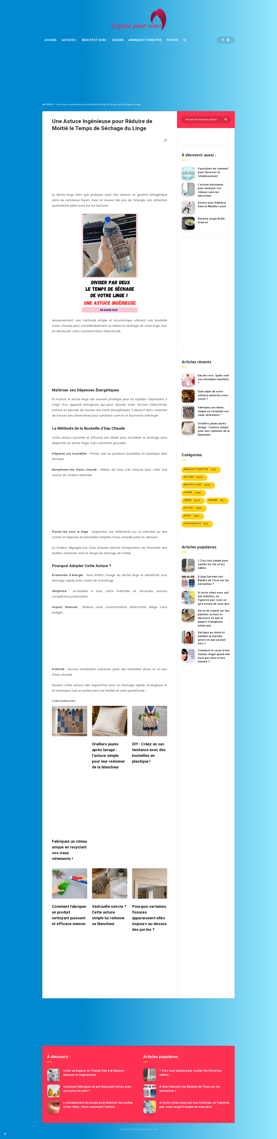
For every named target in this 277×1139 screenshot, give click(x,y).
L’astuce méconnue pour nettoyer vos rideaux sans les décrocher (210, 190)
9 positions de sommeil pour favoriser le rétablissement (213, 172)
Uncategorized (196, 523)
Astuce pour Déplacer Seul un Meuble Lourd (212, 204)
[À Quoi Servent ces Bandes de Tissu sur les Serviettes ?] (188, 581)
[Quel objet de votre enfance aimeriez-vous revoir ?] (188, 396)
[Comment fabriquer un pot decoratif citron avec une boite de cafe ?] (53, 1091)
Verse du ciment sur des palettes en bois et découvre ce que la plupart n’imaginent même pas (214, 618)
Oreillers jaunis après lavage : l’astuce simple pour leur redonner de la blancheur (214, 429)
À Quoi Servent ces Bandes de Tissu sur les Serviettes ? (213, 580)
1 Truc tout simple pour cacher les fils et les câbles (213, 564)
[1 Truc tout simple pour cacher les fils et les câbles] (188, 565)
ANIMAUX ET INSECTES (145, 40)
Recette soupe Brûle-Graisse (212, 220)
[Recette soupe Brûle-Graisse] (188, 223)
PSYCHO (173, 40)
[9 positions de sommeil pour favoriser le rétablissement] (188, 173)
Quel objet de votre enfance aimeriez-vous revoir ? (213, 395)
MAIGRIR (216, 500)
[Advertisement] (138, 74)
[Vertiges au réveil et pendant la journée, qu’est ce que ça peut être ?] (188, 637)
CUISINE (118, 40)
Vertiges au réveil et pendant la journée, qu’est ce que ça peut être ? (212, 638)
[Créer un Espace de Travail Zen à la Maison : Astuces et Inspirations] (53, 1075)
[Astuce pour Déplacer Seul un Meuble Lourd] (188, 207)
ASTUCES (69, 40)
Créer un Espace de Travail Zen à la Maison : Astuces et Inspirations (94, 1072)
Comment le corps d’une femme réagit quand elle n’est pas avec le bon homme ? (214, 656)
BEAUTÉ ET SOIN (94, 40)
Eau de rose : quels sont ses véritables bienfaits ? (213, 379)
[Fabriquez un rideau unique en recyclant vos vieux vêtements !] (188, 412)
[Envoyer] (226, 119)
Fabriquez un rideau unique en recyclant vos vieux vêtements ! (213, 411)
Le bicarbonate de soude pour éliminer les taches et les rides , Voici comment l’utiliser (98, 1104)
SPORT (191, 515)
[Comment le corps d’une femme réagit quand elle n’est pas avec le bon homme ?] (188, 655)
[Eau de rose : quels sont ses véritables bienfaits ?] (188, 380)
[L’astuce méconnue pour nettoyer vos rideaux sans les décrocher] (188, 189)
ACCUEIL (51, 40)
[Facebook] (223, 40)
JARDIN (192, 500)
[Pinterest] (228, 40)
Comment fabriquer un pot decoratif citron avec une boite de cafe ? (97, 1088)
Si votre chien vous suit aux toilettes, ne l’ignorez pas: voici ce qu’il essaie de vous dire (214, 598)
